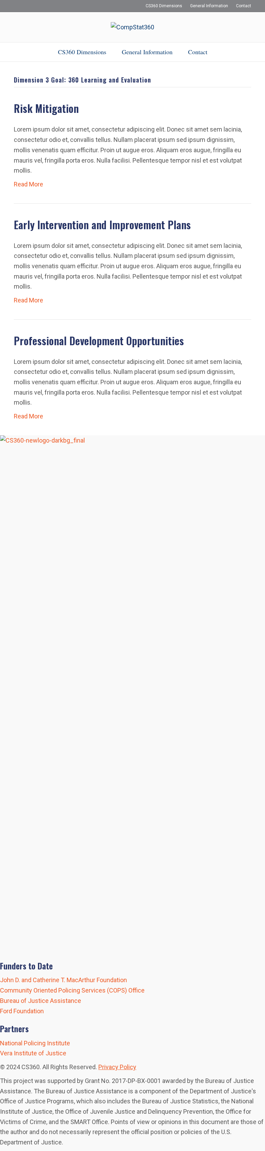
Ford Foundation (22, 1011)
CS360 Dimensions (164, 5)
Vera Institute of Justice (33, 1053)
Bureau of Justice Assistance (40, 1000)
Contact (243, 5)
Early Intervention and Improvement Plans (102, 224)
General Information (209, 5)
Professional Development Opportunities (99, 340)
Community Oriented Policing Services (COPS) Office (72, 990)
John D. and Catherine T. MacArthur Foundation (63, 980)
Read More (28, 184)
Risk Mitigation (46, 108)
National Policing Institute (35, 1043)
